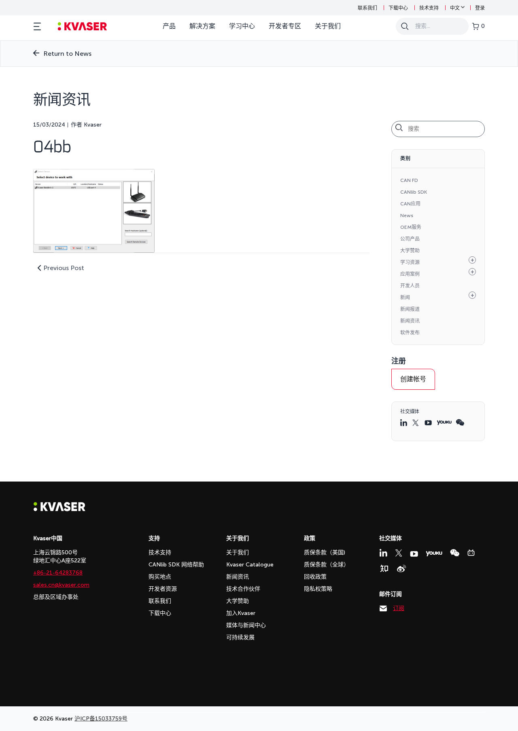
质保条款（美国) (324, 552)
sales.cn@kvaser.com (61, 584)
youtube (429, 422)
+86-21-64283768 (58, 572)
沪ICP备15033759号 (100, 718)
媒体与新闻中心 (246, 625)
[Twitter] (398, 553)
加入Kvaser (240, 613)
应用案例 (410, 274)
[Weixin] (454, 553)
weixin (460, 422)
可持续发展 (240, 637)
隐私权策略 (318, 588)
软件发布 (410, 333)
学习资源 (410, 262)
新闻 (405, 297)
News (406, 215)
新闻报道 (410, 309)
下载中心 (398, 8)
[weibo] (401, 568)
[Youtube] (414, 554)
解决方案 (202, 26)
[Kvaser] (59, 509)
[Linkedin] (383, 553)
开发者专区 (285, 26)
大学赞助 (410, 251)
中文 (455, 8)
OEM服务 (410, 227)
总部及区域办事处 (56, 597)
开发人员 (410, 286)
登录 (480, 8)
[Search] (405, 26)
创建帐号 (413, 379)
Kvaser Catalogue (250, 564)
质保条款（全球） (326, 564)
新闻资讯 (410, 321)
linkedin (404, 422)
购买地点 (160, 576)
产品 (169, 26)
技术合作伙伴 (243, 588)
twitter (416, 422)
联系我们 (367, 8)
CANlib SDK (413, 192)
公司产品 (410, 239)
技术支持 (429, 8)
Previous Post (63, 268)
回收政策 (315, 576)
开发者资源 (163, 588)
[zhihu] (384, 568)
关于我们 (328, 26)
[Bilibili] (471, 553)
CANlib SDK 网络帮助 (176, 564)
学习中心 (242, 26)
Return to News (67, 53)
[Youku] (434, 554)
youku (444, 422)
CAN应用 (410, 204)
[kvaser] (82, 26)
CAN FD (409, 180)
